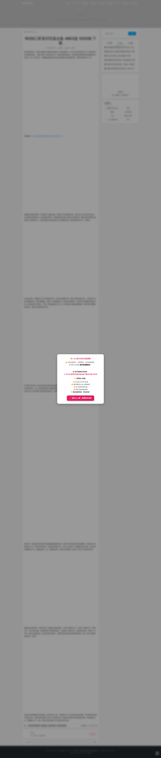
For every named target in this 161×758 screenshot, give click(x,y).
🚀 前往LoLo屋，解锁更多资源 (80, 398)
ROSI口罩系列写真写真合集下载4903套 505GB (81, 374)
